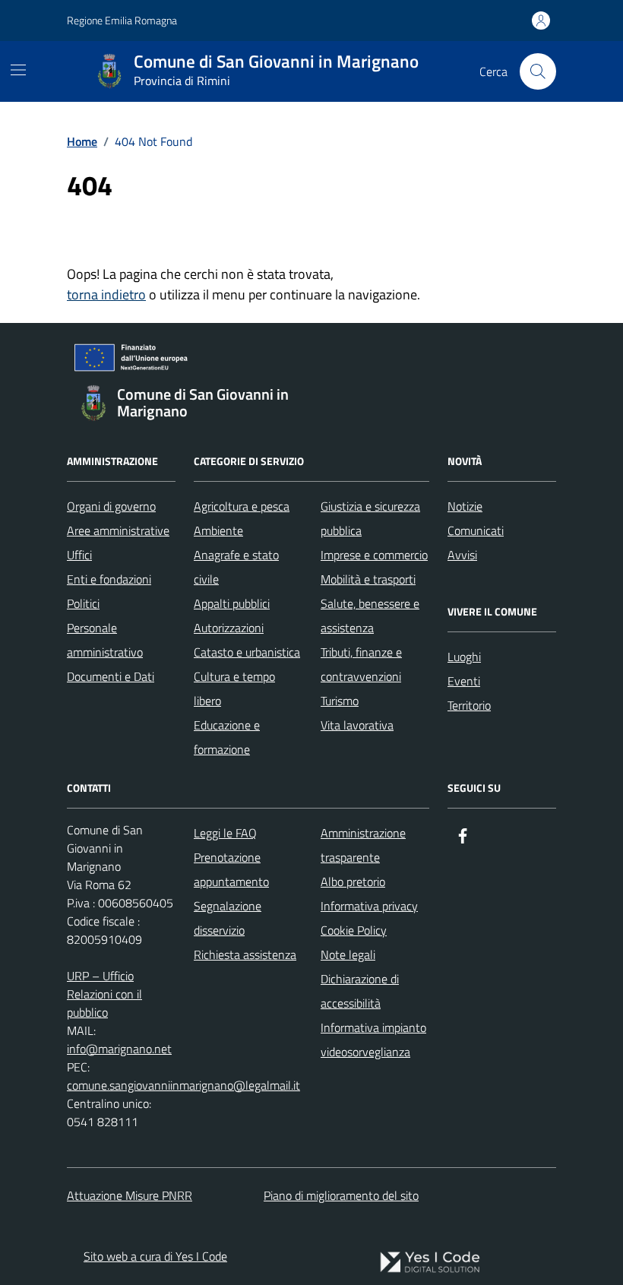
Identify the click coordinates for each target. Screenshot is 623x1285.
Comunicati (475, 530)
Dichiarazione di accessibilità (360, 991)
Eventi (463, 681)
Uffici (79, 555)
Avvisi (462, 555)
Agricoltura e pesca (241, 506)
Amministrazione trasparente (363, 845)
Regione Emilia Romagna (122, 20)
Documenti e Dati (110, 676)
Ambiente (218, 530)
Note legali (348, 954)
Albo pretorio (353, 881)
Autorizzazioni (229, 628)
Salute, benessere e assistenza (370, 615)
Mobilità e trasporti (368, 579)
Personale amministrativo (105, 640)
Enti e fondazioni (109, 579)
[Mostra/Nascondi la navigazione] (18, 70)
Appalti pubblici (232, 603)
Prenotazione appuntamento (231, 869)
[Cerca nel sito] (538, 71)
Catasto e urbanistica (247, 652)
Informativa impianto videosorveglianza (373, 1039)
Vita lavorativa (357, 725)
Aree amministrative (118, 530)
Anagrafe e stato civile (236, 567)
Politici (83, 603)
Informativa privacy (369, 906)
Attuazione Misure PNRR (129, 1195)
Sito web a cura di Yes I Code (155, 1256)
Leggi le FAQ (225, 833)
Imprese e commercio (374, 555)
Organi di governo (111, 506)
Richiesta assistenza (245, 954)
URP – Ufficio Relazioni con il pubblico (104, 994)
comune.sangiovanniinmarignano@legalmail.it (183, 1085)
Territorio (469, 705)
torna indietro (106, 294)
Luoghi (464, 656)
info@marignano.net (119, 1049)
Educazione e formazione (227, 737)
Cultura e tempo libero (234, 688)
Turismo (340, 701)
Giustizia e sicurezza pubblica (370, 518)
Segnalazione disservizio (227, 918)
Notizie (464, 506)
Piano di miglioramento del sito (341, 1195)
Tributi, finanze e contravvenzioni (361, 664)
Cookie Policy (354, 930)
